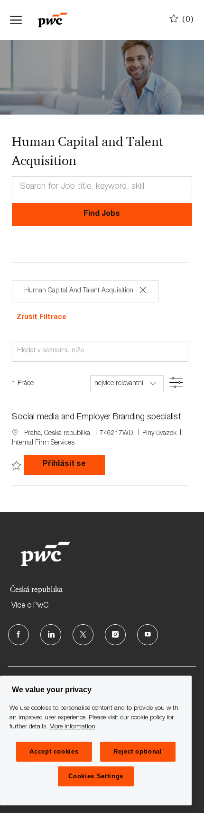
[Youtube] (147, 634)
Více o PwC (29, 606)
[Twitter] (83, 634)
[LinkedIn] (50, 634)
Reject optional (137, 751)
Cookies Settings (95, 776)
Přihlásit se (74, 464)
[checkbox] (16, 465)
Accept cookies (53, 751)
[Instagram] (115, 634)
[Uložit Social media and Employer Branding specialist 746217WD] (16, 465)
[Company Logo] (57, 20)
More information (72, 727)
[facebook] (18, 634)
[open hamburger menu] (16, 20)
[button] (102, 214)
